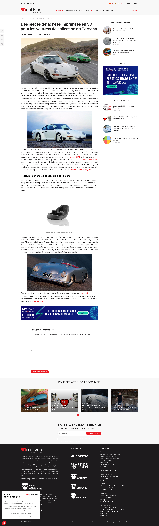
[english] (112, 3)
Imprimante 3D (105, 452)
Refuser (8, 516)
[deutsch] (110, 3)
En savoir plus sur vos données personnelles (15, 510)
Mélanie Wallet (44, 34)
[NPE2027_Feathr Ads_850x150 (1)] (59, 313)
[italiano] (121, 3)
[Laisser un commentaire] (2, 44)
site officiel (84, 293)
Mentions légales (111, 522)
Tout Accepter (34, 516)
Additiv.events (52, 479)
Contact (136, 3)
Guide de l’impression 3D (73, 10)
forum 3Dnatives (38, 301)
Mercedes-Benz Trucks (89, 159)
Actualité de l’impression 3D (35, 18)
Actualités (58, 10)
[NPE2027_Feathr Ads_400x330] (120, 81)
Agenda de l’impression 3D (109, 458)
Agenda (96, 10)
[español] (115, 3)
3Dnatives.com (40, 479)
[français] (118, 3)
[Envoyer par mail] (2, 40)
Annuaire (87, 10)
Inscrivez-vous (93, 433)
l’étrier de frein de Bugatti (80, 169)
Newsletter (104, 462)
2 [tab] (81, 415)
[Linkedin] (2, 36)
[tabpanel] (35, 400)
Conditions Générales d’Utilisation (95, 522)
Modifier (21, 516)
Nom (32, 350)
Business (48, 18)
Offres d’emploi (108, 10)
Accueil (23, 18)
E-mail (33, 357)
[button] (4, 523)
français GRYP (74, 157)
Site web (33, 363)
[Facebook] (2, 31)
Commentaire (35, 337)
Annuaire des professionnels (110, 454)
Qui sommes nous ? (77, 522)
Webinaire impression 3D (108, 464)
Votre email (63, 433)
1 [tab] (78, 415)
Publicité (128, 3)
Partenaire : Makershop (132, 522)
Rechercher (134, 10)
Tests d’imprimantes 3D (108, 456)
